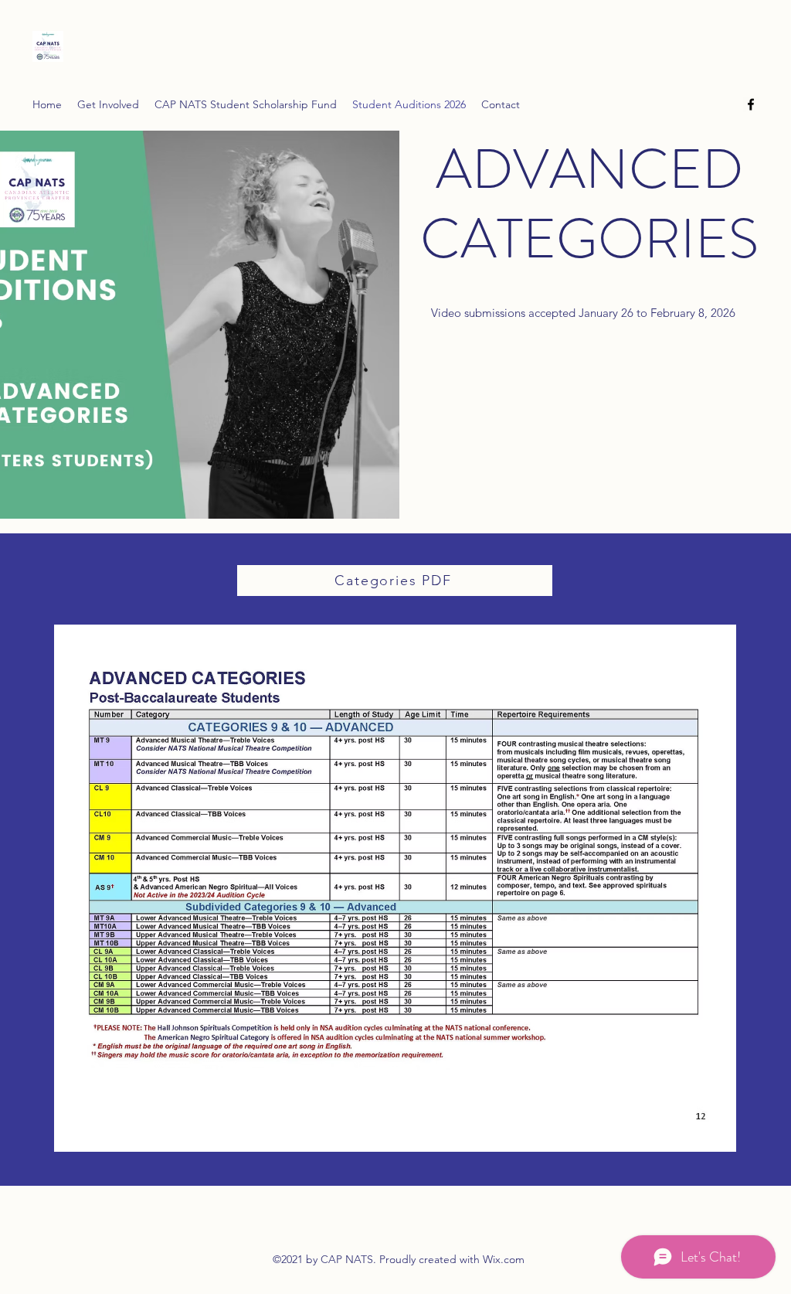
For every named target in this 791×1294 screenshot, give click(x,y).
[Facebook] (751, 104)
